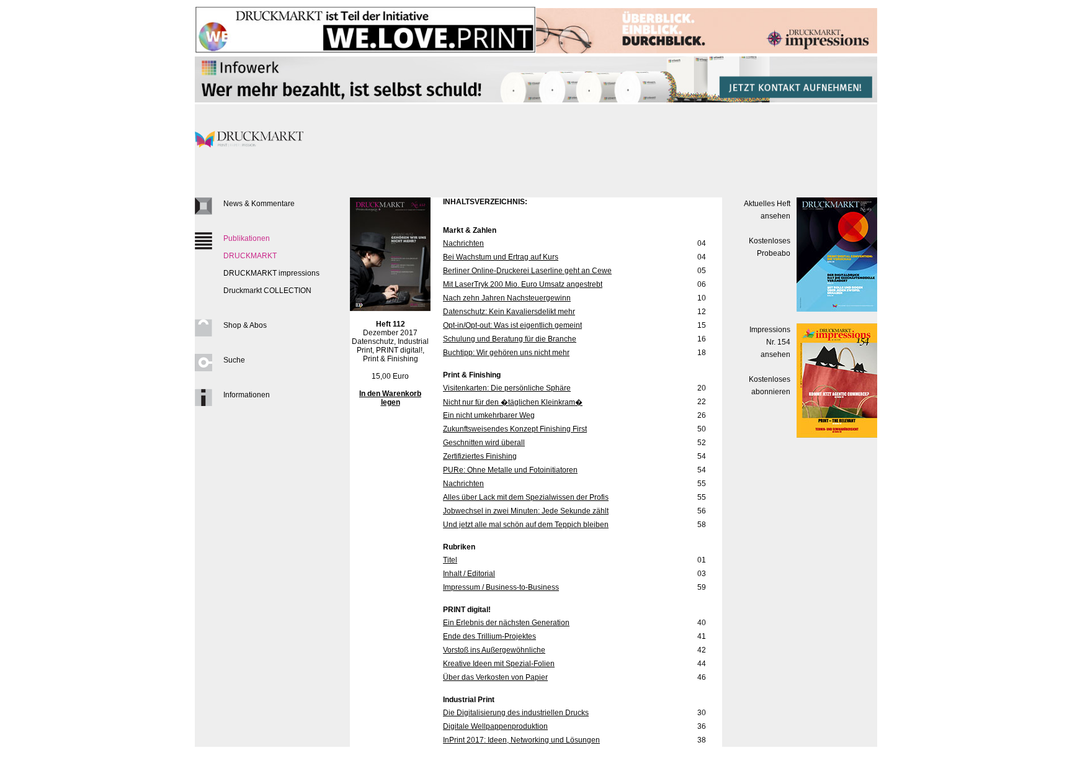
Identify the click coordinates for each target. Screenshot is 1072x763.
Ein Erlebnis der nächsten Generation (506, 622)
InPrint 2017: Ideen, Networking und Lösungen (521, 740)
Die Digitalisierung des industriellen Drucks (516, 712)
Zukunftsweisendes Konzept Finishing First (515, 429)
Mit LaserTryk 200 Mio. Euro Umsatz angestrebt (522, 284)
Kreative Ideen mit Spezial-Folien (499, 663)
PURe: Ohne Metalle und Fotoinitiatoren (510, 470)
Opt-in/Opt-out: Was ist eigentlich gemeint (512, 325)
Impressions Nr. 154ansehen (769, 342)
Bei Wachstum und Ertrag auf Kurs (500, 257)
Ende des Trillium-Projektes (489, 636)
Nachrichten (463, 243)
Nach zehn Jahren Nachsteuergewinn (507, 298)
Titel (450, 560)
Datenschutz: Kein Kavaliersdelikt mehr (509, 311)
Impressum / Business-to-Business (501, 587)
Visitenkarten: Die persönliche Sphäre (507, 388)
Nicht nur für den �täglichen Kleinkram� (513, 402)
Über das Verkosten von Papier (495, 677)
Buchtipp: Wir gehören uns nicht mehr (506, 352)
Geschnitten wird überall (484, 442)
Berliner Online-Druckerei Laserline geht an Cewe (527, 270)
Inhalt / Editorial (469, 573)
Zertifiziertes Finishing (480, 456)
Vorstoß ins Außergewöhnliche (494, 650)
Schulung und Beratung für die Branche (509, 339)
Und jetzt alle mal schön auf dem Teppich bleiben (526, 524)
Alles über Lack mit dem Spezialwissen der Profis (526, 497)
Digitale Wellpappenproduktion (495, 726)
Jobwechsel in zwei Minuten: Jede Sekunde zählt (526, 511)
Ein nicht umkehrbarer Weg (489, 415)
